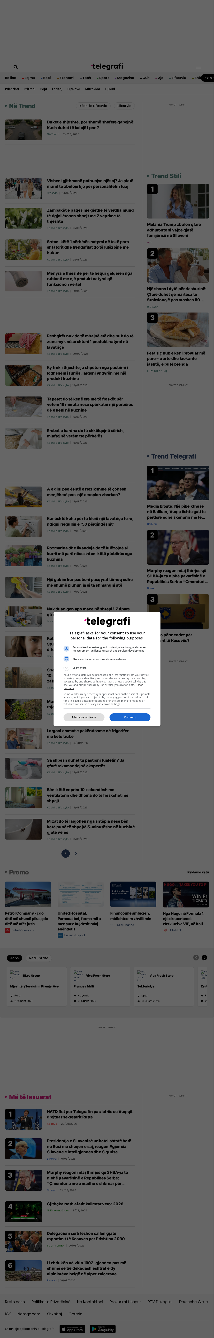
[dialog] (107, 669)
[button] (107, 668)
